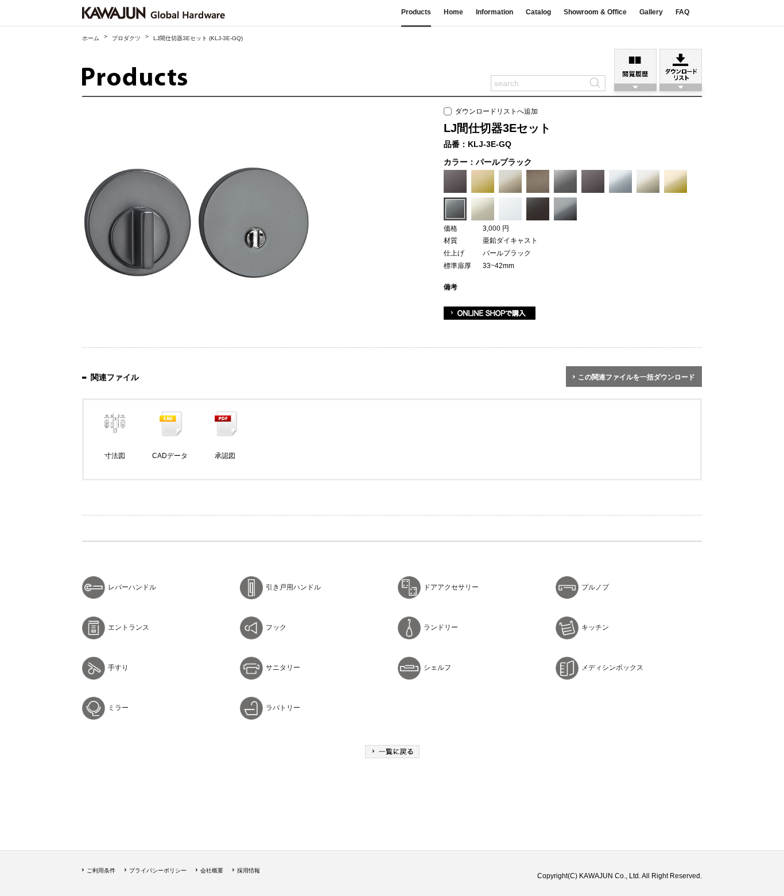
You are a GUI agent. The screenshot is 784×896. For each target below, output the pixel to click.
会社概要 (211, 870)
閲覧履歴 (635, 66)
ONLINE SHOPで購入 (489, 313)
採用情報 (248, 870)
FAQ (682, 12)
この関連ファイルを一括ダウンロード (636, 377)
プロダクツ (126, 38)
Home (453, 12)
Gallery (651, 12)
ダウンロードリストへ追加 (495, 111)
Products (416, 12)
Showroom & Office (595, 12)
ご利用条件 (101, 870)
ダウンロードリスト (680, 66)
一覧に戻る (392, 751)
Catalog (538, 12)
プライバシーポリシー (158, 870)
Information (494, 12)
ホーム (90, 38)
